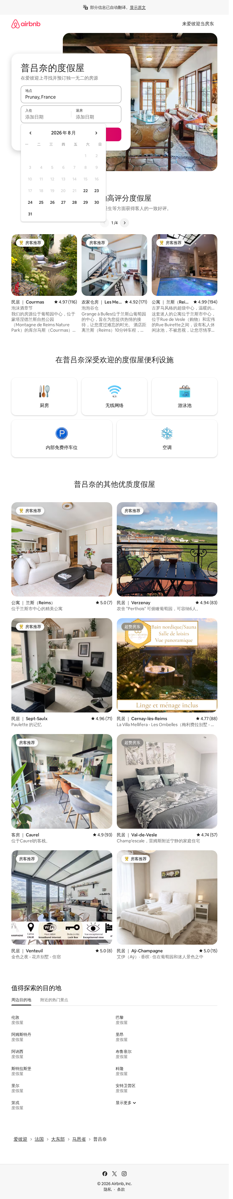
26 (52, 202)
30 (96, 202)
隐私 (108, 1189)
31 (30, 214)
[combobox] (71, 96)
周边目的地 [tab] (21, 999)
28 (74, 202)
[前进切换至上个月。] (30, 133)
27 (63, 202)
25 (41, 202)
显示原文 (138, 7)
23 (96, 190)
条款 (121, 1189)
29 (85, 202)
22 (85, 190)
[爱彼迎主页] (25, 24)
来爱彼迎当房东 (198, 24)
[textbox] (45, 116)
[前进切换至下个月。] (96, 133)
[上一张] (104, 222)
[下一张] (124, 222)
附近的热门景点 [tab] (54, 999)
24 (30, 202)
